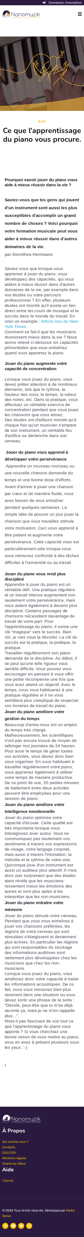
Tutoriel (7, 1180)
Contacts (8, 1147)
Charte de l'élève (14, 1163)
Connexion (57, 2)
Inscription (74, 2)
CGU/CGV (9, 1152)
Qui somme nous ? (15, 1142)
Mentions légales (14, 1158)
